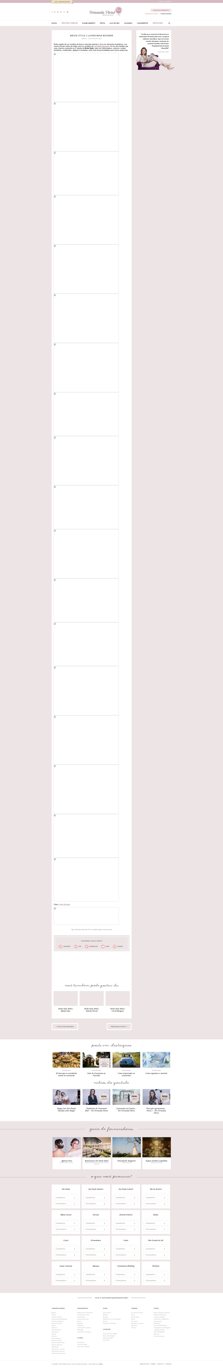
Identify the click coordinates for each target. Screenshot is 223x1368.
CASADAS (128, 23)
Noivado (80, 1330)
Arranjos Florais (137, 1312)
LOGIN (160, 1)
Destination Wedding (59, 1319)
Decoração (135, 1317)
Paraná (54, 1336)
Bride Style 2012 (86, 929)
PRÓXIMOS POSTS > (119, 1026)
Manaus (54, 1328)
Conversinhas (82, 1344)
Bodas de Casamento (85, 1312)
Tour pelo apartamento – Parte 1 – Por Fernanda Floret (156, 1110)
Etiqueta (80, 1325)
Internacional (108, 1338)
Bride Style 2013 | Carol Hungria (117, 1010)
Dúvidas (80, 1323)
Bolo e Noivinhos (160, 1315)
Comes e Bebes (159, 1317)
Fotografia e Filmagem (162, 1328)
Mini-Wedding (159, 1332)
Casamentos (60, 1197)
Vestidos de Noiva (109, 1323)
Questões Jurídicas (84, 1332)
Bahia (54, 1312)
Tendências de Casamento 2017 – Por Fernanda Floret (96, 1109)
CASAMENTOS (142, 23)
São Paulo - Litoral (58, 1349)
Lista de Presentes (84, 1328)
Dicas (79, 1321)
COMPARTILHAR (93, 946)
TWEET (107, 946)
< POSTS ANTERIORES (65, 1026)
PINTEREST (120, 946)
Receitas (134, 1325)
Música (156, 1334)
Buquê (105, 1317)
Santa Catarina (57, 1345)
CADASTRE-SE (167, 1)
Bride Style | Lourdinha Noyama (91, 35)
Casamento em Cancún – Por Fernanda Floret (126, 1109)
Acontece (80, 1342)
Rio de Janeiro (57, 1340)
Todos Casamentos (59, 1353)
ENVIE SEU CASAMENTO (161, 10)
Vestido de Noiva (107, 929)
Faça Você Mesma (160, 1325)
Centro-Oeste (57, 1317)
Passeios (134, 1321)
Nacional (106, 1340)
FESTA (102, 23)
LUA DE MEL (115, 23)
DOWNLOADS (158, 23)
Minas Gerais (56, 1330)
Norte (54, 1334)
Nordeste (55, 1332)
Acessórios (107, 1312)
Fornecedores (61, 1203)
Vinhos (133, 1328)
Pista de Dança (159, 1336)
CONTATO (160, 1364)
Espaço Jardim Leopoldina (156, 1161)
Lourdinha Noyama (101, 46)
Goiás (54, 1325)
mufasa (101, 1364)
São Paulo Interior (58, 1351)
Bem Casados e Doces (162, 1312)
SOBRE (153, 1364)
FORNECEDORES (166, 14)
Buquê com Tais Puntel (66, 1108)
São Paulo (55, 1347)
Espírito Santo (57, 1323)
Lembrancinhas (159, 1330)
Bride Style (78, 929)
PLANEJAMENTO (88, 23)
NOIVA (54, 23)
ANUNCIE (168, 1364)
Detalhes (157, 1323)
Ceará (54, 1315)
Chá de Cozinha (83, 1319)
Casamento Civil (83, 1315)
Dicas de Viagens (109, 1336)
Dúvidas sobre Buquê (66, 1111)
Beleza (105, 1315)
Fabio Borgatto (64, 904)
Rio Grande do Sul (58, 1342)
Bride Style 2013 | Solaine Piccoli (91, 1010)
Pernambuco (56, 1338)
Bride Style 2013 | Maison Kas (65, 1010)
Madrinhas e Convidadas (112, 1319)
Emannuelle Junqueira (126, 1161)
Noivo (105, 1321)
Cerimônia (81, 1317)
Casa (133, 1315)
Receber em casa (137, 1323)
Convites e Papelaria (161, 1319)
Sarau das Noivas (83, 1346)
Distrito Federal (57, 1321)
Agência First (66, 1161)
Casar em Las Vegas (110, 1333)
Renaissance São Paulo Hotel (96, 1161)
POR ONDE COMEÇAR (70, 23)
